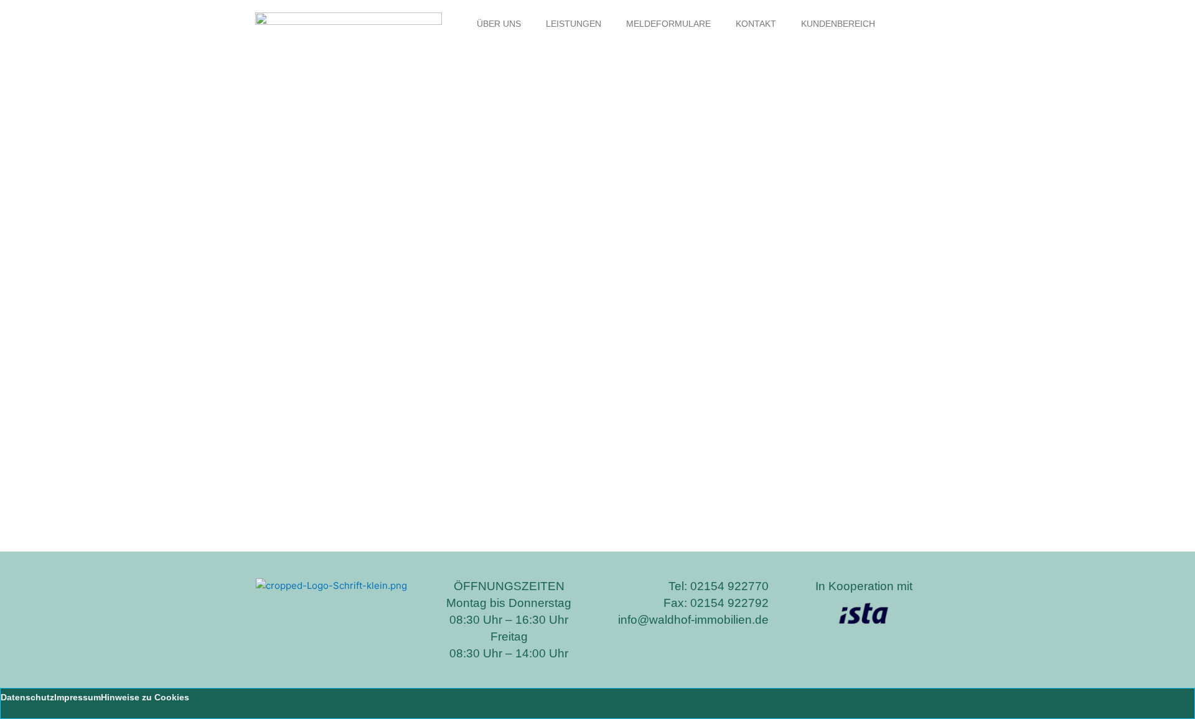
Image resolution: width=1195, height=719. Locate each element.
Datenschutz (27, 697)
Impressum (77, 697)
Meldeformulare (668, 24)
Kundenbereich (838, 24)
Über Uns (499, 24)
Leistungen (573, 24)
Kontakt (756, 24)
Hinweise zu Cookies (145, 697)
